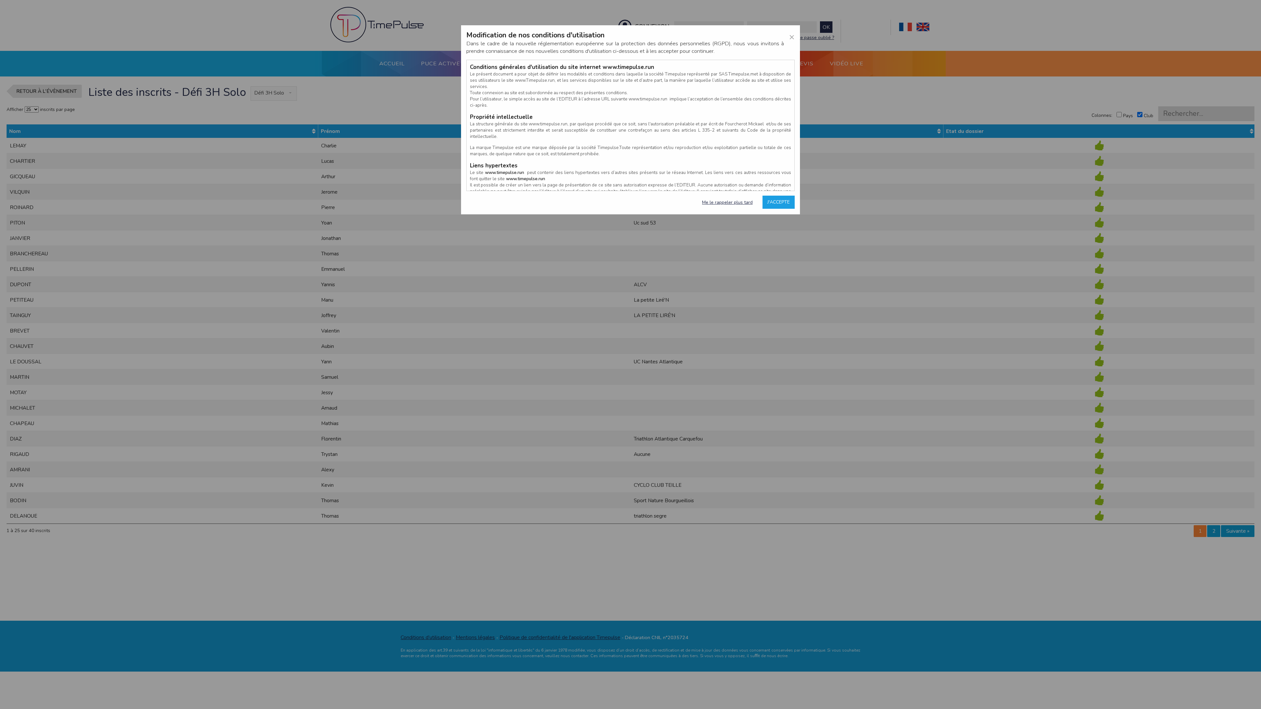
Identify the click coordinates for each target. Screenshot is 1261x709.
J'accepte (778, 202)
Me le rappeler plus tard (727, 202)
